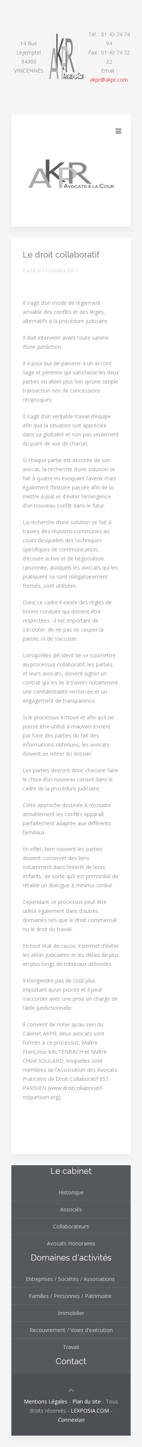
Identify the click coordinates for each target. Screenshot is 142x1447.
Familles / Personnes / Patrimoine (71, 1296)
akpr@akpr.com (109, 79)
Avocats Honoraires (71, 1243)
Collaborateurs (71, 1226)
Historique (71, 1192)
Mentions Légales (45, 1401)
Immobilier (71, 1313)
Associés (71, 1209)
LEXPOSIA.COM (90, 1410)
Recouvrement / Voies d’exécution (71, 1330)
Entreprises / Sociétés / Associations (71, 1278)
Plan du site (86, 1401)
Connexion (71, 1419)
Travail (71, 1347)
